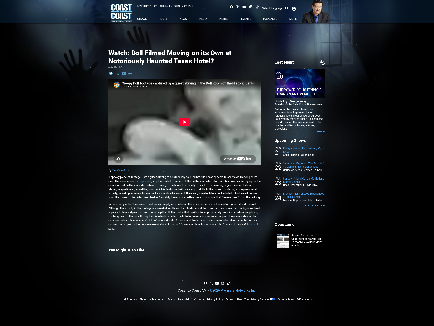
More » (321, 131)
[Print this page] (130, 73)
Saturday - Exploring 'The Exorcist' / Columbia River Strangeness (303, 165)
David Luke (311, 185)
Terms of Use (233, 299)
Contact (199, 299)
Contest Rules (285, 299)
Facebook (253, 224)
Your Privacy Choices (256, 299)
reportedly (146, 181)
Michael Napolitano (294, 200)
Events (246, 19)
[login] (294, 8)
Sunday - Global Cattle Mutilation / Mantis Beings (303, 180)
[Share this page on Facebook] (110, 73)
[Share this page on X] (117, 73)
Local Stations (128, 299)
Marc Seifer (315, 200)
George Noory (298, 101)
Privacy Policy (214, 299)
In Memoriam (157, 299)
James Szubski (313, 170)
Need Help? (185, 299)
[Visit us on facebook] (232, 7)
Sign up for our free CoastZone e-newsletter (306, 237)
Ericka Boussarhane (310, 104)
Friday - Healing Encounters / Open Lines (303, 150)
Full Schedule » (315, 205)
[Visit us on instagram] (251, 7)
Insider (224, 19)
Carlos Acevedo (292, 170)
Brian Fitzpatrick (292, 185)
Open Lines (307, 154)
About (143, 299)
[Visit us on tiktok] (257, 7)
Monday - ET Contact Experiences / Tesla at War (303, 195)
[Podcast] (323, 62)
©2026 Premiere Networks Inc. (233, 290)
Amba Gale (291, 104)
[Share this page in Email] (123, 73)
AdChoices (303, 299)
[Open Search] (287, 8)
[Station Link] (121, 13)
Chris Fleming (291, 154)
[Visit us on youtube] (244, 7)
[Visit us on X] (238, 7)
